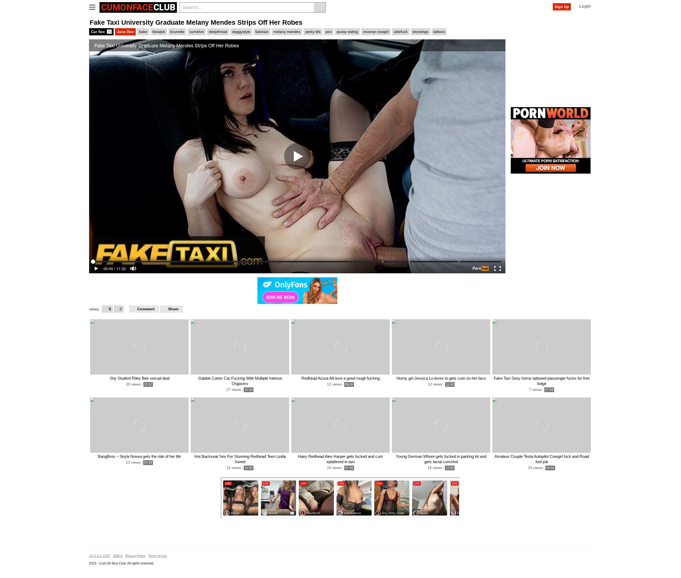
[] (320, 7)
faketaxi (261, 32)
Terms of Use (157, 556)
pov (329, 32)
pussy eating (347, 32)
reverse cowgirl (376, 32)
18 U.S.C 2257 (99, 556)
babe (143, 32)
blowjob (158, 32)
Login (585, 6)
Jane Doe (125, 32)
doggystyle (241, 32)
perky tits (313, 32)
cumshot (196, 32)
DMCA (118, 556)
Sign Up (562, 7)
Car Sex (101, 32)
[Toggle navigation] (94, 6)
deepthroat (218, 32)
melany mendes (286, 32)
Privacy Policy (135, 556)
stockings (420, 32)
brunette (177, 32)
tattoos (439, 32)
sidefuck (401, 32)
